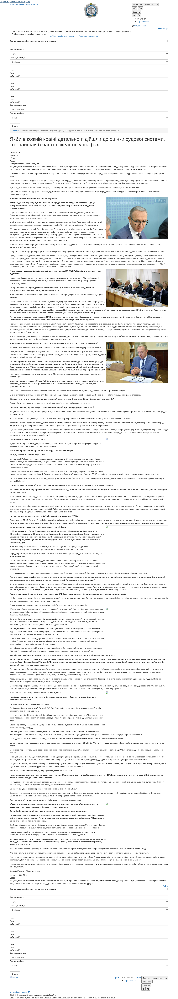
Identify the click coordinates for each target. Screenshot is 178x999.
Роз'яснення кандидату (89, 36)
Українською (143, 21)
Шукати (15, 125)
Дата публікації (17, 57)
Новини (28, 31)
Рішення (60, 31)
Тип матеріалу (17, 49)
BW (140, 8)
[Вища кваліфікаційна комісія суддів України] (89, 10)
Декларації (70, 31)
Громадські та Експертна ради (91, 31)
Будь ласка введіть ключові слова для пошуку (33, 41)
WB (134, 8)
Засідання (50, 31)
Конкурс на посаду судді (118, 31)
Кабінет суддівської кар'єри (62, 36)
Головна (15, 130)
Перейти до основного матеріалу (15, 1)
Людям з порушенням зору (145, 4)
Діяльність (38, 31)
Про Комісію (18, 31)
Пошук (165, 28)
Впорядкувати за (18, 104)
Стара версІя (140, 25)
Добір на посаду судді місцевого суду (29, 34)
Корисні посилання (19, 992)
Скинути (136, 11)
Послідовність (17, 113)
